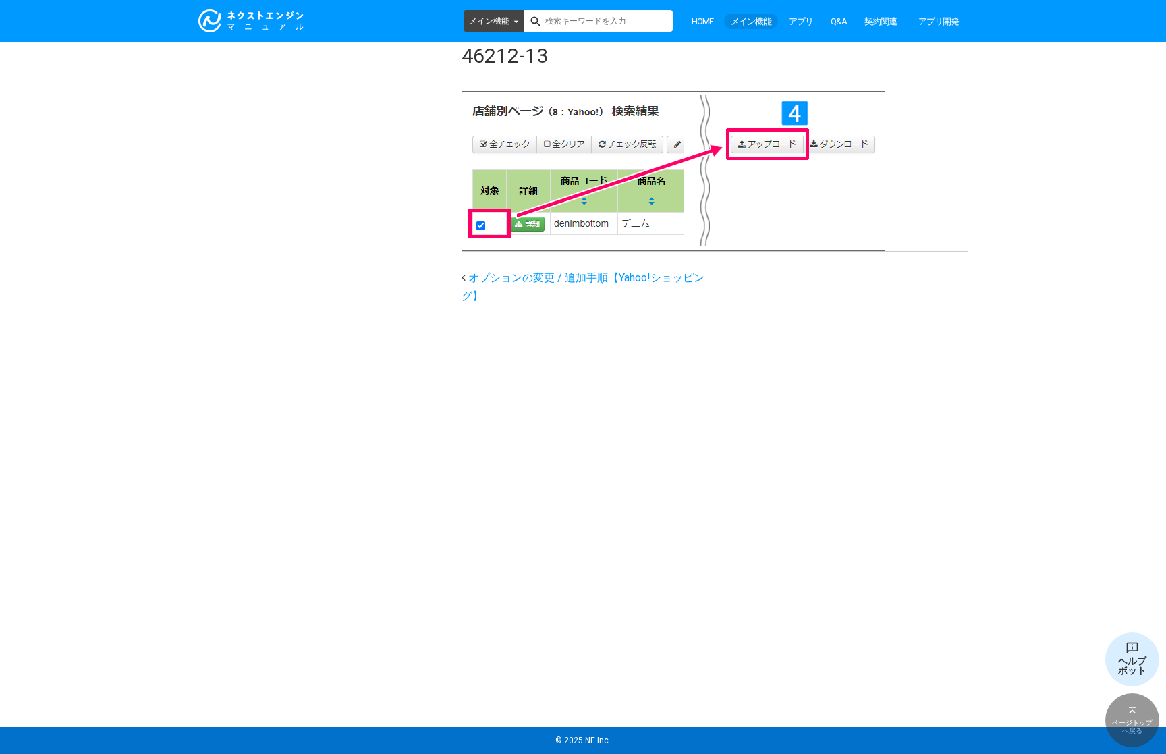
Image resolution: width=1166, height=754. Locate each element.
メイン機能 (489, 21)
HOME (702, 21)
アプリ (801, 21)
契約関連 (880, 21)
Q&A (839, 21)
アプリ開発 (938, 21)
